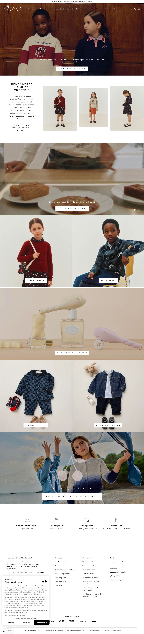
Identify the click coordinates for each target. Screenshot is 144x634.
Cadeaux (88, 9)
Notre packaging (116, 580)
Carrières (58, 585)
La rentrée (32, 9)
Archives (43, 9)
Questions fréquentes (90, 562)
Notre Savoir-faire (62, 566)
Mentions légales (94, 630)
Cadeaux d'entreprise (118, 572)
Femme (79, 9)
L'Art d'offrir (114, 576)
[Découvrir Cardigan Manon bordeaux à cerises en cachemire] (60, 108)
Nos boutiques (61, 581)
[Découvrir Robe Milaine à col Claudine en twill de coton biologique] (127, 108)
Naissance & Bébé (57, 9)
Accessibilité (117, 630)
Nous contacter (88, 570)
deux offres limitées (79, 1)
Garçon (83, 496)
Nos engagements (62, 573)
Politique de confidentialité (75, 630)
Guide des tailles (89, 566)
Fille (71, 496)
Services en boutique (118, 562)
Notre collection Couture (64, 570)
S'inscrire (40, 572)
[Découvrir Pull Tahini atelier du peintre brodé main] (93, 107)
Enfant (70, 9)
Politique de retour (89, 573)
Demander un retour (90, 577)
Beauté (98, 9)
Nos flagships (60, 577)
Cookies (106, 630)
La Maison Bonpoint (63, 562)
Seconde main (110, 9)
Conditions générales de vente (53, 630)
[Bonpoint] (13, 8)
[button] (131, 9)
